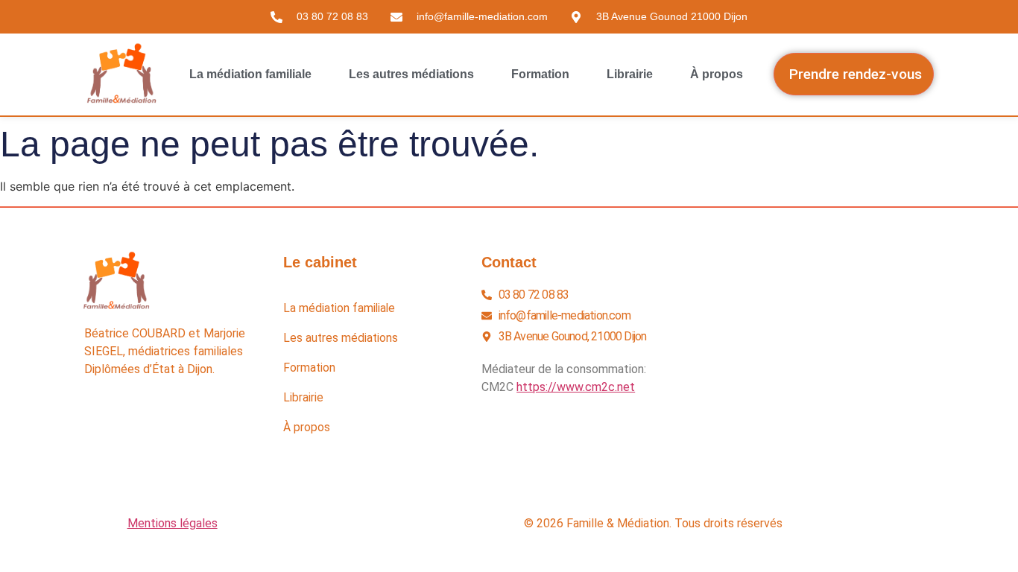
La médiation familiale (250, 74)
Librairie (630, 74)
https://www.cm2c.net (575, 387)
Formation (540, 74)
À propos (716, 74)
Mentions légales (172, 523)
